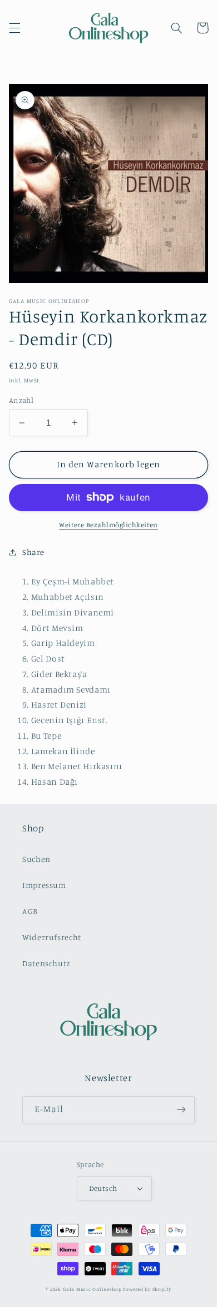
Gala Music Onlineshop (92, 1289)
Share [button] (33, 552)
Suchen (36, 859)
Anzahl (21, 400)
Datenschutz (46, 963)
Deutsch (103, 1188)
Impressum (44, 885)
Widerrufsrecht (51, 937)
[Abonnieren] (181, 1109)
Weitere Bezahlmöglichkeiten (108, 525)
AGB (30, 911)
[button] (14, 28)
